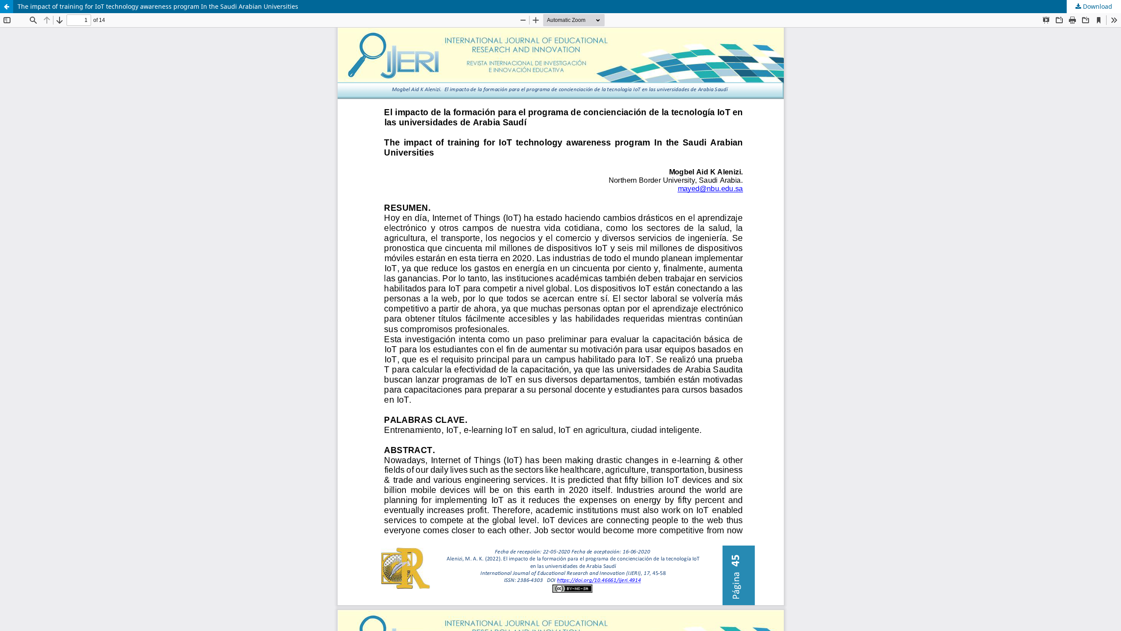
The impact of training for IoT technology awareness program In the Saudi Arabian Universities (158, 6)
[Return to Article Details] (6, 6)
